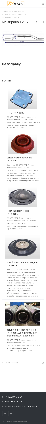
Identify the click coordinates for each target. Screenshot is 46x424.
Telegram (10, 413)
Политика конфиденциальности (15, 421)
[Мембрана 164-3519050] (23, 38)
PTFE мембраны (15, 112)
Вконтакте (4, 413)
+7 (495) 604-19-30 (14, 397)
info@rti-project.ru (13, 401)
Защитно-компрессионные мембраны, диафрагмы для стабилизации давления (22, 333)
